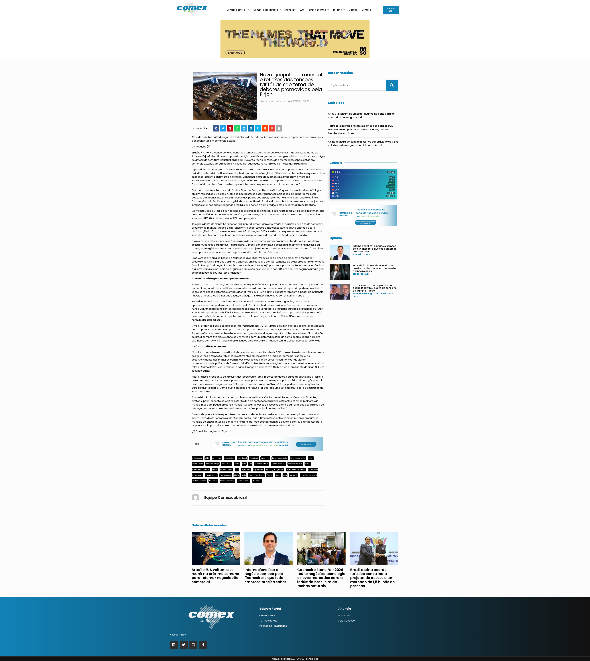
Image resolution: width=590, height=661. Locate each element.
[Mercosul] (257, 481)
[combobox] (356, 85)
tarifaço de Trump (227, 481)
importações (197, 475)
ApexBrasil (254, 458)
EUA (237, 469)
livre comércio (225, 475)
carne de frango (212, 464)
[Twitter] (184, 645)
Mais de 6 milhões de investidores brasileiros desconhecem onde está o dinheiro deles (374, 268)
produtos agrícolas (256, 475)
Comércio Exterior (236, 9)
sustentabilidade (199, 481)
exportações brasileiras (296, 469)
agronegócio (229, 458)
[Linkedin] (174, 645)
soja (285, 475)
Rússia (270, 475)
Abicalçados (197, 458)
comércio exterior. (295, 464)
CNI (250, 464)
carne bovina (197, 464)
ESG (302, 9)
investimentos (211, 475)
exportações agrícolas (275, 469)
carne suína (227, 464)
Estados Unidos (226, 469)
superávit (293, 475)
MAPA (236, 475)
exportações (258, 469)
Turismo (337, 9)
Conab (308, 464)
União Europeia (244, 481)
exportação (246, 469)
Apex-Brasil (242, 458)
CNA (244, 464)
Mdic (244, 475)
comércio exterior (261, 464)
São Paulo (213, 481)
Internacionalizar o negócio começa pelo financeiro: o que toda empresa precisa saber (375, 248)
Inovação (290, 9)
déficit (214, 469)
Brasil (311, 458)
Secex (278, 475)
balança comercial (279, 458)
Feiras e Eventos (317, 9)
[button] (216, 128)
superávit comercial (309, 475)
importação (313, 469)
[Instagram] (193, 645)
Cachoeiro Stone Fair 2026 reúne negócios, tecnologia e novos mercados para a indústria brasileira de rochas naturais (321, 577)
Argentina (265, 458)
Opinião (353, 9)
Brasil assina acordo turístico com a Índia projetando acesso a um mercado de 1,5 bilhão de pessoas (372, 577)
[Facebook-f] (203, 645)
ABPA (207, 458)
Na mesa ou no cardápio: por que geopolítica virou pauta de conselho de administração (375, 288)
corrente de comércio (200, 469)
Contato (366, 9)
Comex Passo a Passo (265, 9)
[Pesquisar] (392, 85)
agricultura (216, 458)
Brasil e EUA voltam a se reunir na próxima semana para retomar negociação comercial (215, 575)
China (237, 464)
